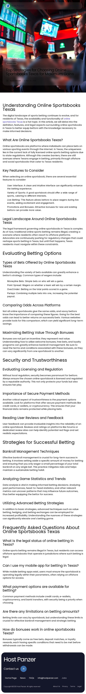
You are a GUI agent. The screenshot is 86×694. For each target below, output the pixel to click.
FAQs (31, 678)
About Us (56, 686)
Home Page (11, 678)
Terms (72, 686)
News (23, 678)
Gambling (11, 63)
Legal (79, 686)
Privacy (65, 686)
